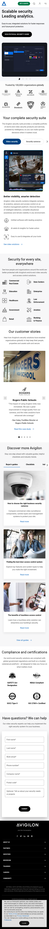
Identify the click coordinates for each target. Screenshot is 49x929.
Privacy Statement (23, 916)
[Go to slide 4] (30, 79)
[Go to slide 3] (26, 79)
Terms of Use (13, 914)
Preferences (7, 920)
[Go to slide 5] (30, 437)
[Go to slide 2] (23, 79)
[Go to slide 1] (19, 79)
